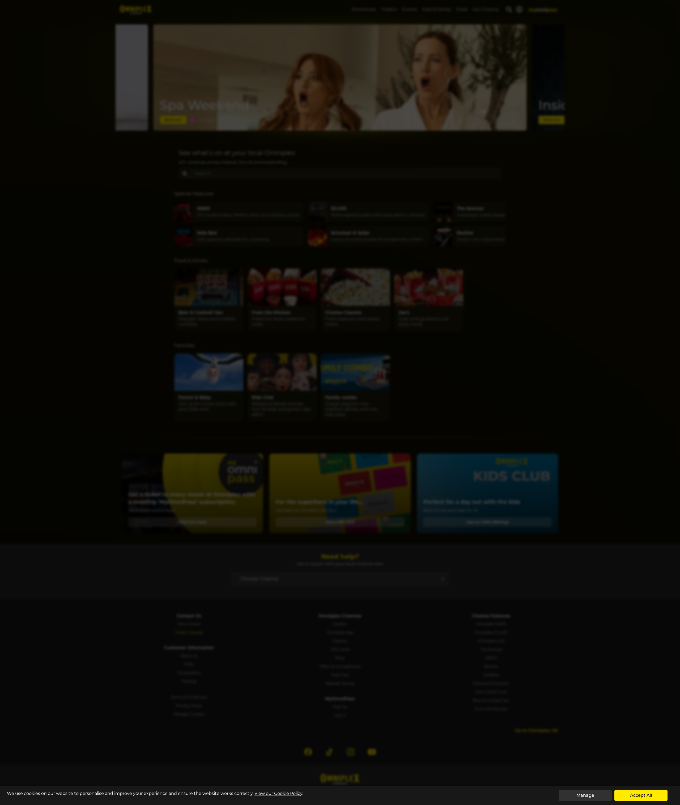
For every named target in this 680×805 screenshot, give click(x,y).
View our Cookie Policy (278, 793)
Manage (585, 795)
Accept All (641, 795)
